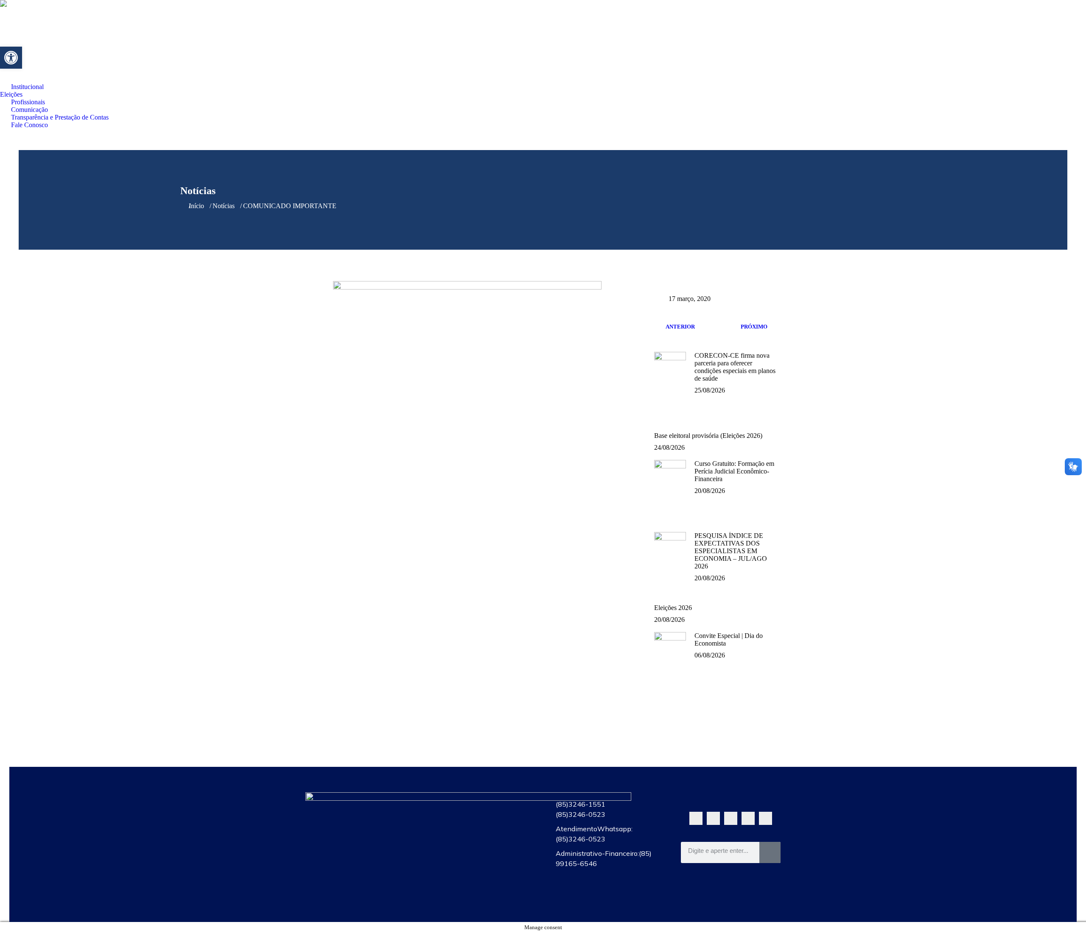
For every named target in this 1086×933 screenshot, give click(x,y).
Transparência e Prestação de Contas (480, 880)
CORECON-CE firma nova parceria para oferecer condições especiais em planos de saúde (734, 367)
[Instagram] (748, 818)
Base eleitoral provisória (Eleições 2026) (708, 435)
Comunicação (480, 860)
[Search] (770, 852)
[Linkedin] (765, 818)
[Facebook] (713, 818)
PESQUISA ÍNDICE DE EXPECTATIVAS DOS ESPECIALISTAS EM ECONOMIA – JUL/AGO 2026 (730, 551)
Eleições (480, 821)
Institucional (480, 802)
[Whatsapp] (696, 818)
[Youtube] (730, 818)
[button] (11, 58)
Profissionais (480, 841)
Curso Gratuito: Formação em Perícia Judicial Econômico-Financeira (734, 471)
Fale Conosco (480, 899)
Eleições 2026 (673, 607)
